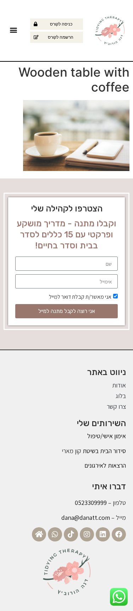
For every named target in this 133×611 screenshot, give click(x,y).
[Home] (39, 534)
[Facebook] (119, 534)
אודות (119, 385)
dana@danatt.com (85, 517)
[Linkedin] (103, 534)
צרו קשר (116, 406)
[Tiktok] (71, 534)
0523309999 (91, 503)
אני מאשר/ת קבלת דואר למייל (80, 297)
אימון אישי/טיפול (106, 436)
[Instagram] (87, 534)
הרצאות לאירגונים (105, 465)
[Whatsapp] (55, 534)
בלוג (121, 396)
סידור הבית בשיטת (103, 451)
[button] (13, 29)
